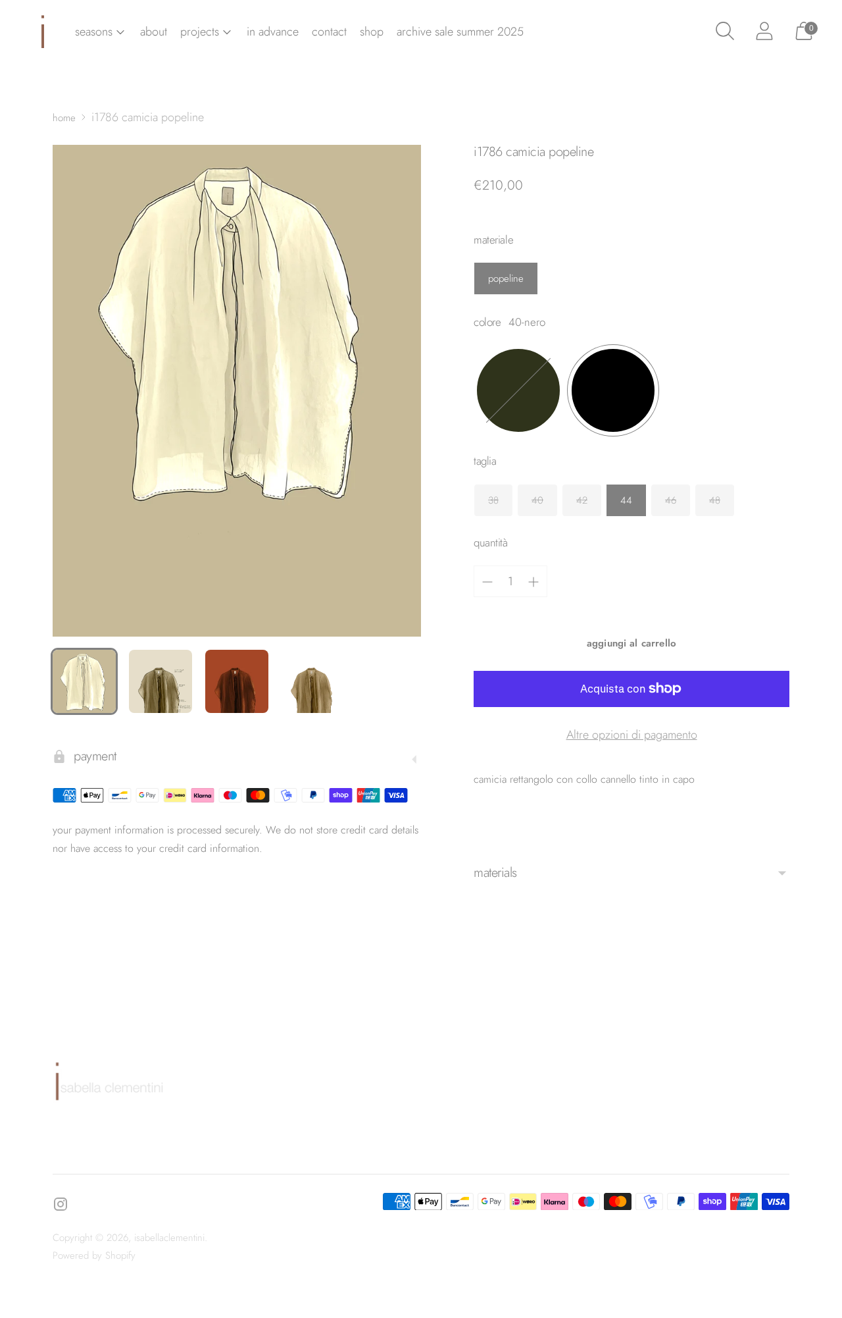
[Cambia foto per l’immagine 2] (160, 681)
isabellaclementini (169, 1237)
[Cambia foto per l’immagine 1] (84, 681)
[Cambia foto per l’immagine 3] (236, 681)
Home (64, 118)
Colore (487, 322)
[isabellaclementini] (42, 31)
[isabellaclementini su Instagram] (60, 1206)
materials (495, 872)
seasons (93, 31)
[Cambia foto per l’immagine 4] (313, 681)
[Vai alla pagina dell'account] (764, 31)
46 (670, 500)
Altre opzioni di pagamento (631, 734)
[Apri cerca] (724, 31)
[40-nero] (613, 390)
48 (714, 500)
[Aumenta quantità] (533, 582)
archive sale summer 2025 (460, 31)
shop (372, 31)
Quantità (491, 542)
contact (329, 31)
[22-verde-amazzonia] (518, 390)
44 (626, 500)
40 (537, 500)
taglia (485, 461)
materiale (493, 240)
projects (199, 31)
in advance (273, 31)
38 (493, 500)
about (153, 31)
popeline (506, 278)
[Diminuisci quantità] (487, 582)
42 (581, 500)
